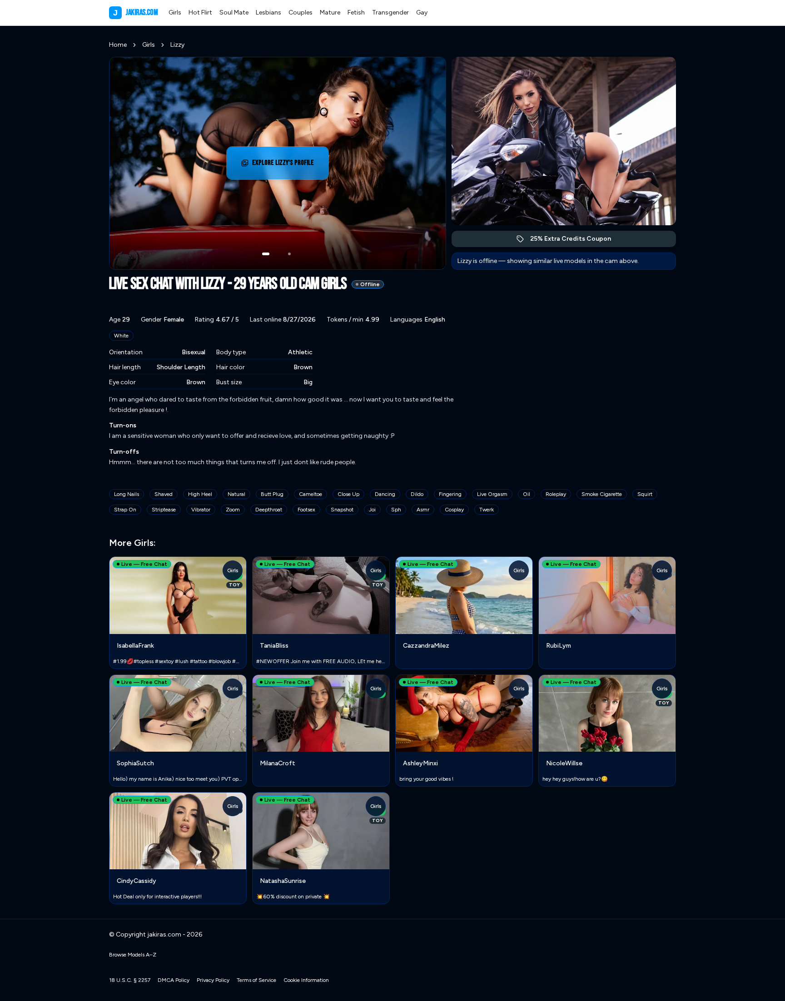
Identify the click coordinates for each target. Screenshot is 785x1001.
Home (118, 45)
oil (526, 494)
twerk (486, 509)
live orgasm (492, 494)
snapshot (342, 509)
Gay (421, 12)
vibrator (200, 509)
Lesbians (268, 12)
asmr (423, 509)
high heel (200, 494)
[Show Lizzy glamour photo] (289, 254)
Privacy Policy (213, 980)
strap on (125, 509)
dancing (385, 494)
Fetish (356, 12)
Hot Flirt (200, 12)
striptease (164, 509)
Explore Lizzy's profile (289, 166)
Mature (330, 12)
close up (348, 494)
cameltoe (310, 494)
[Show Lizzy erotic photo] (266, 254)
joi (372, 509)
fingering (450, 494)
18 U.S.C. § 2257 (129, 980)
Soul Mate (233, 12)
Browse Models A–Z (132, 954)
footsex (306, 509)
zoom (233, 509)
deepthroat (268, 509)
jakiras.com (135, 12)
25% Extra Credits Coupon (575, 241)
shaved (163, 494)
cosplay (454, 509)
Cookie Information (306, 980)
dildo (417, 494)
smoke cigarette (601, 494)
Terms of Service (256, 980)
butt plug (272, 494)
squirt (644, 494)
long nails (126, 494)
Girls (175, 12)
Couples (300, 12)
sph (396, 509)
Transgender (390, 12)
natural (236, 494)
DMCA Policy (173, 980)
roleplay (556, 494)
